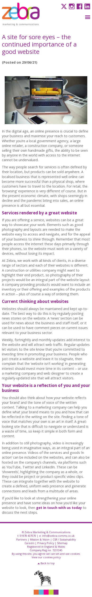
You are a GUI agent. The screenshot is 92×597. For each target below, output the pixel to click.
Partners (21, 539)
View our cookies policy (46, 557)
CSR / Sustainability (64, 539)
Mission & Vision (40, 539)
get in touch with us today (59, 507)
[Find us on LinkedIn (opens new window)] (86, 6)
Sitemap (62, 543)
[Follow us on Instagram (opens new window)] (71, 6)
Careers (29, 543)
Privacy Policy (45, 543)
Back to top (48, 563)
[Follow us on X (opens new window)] (63, 6)
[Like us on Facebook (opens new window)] (78, 6)
